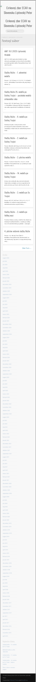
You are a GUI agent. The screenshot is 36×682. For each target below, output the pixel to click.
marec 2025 (6, 314)
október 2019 (6, 530)
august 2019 (6, 536)
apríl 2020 (5, 510)
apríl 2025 (5, 311)
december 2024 (7, 324)
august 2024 (6, 337)
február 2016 (6, 629)
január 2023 (6, 400)
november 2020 (7, 487)
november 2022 (7, 407)
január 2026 (6, 281)
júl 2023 (5, 380)
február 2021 (6, 477)
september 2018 (7, 573)
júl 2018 (5, 579)
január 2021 (6, 480)
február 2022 (6, 437)
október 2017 (6, 609)
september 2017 (7, 613)
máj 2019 (5, 546)
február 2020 (6, 516)
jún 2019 (5, 543)
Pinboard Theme (14, 680)
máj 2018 (5, 586)
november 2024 (7, 327)
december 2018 (7, 563)
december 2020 (7, 483)
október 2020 (6, 490)
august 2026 (6, 258)
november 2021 (7, 447)
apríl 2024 (5, 351)
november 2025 (7, 288)
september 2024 (7, 334)
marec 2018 (6, 593)
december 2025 (7, 284)
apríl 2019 (5, 550)
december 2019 (7, 523)
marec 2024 (6, 354)
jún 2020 (5, 503)
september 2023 (7, 374)
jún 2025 (5, 304)
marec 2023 (6, 394)
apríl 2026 (5, 271)
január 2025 (6, 321)
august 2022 (6, 417)
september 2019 (7, 533)
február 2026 (6, 278)
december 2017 (7, 603)
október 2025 (6, 291)
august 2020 (6, 496)
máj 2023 (5, 387)
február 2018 (6, 596)
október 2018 (6, 570)
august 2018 (6, 576)
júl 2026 (5, 261)
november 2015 (7, 633)
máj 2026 (5, 268)
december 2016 (7, 626)
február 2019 (6, 556)
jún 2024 (5, 344)
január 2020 (6, 520)
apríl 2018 (5, 589)
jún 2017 (5, 616)
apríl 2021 (5, 470)
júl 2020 (5, 500)
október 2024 (6, 331)
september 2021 (7, 453)
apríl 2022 (5, 430)
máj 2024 (5, 347)
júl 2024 (5, 341)
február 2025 (6, 317)
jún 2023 (5, 384)
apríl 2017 (5, 619)
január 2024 (6, 361)
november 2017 (7, 606)
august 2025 (6, 298)
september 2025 (7, 294)
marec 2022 (6, 433)
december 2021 (7, 443)
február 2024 (6, 357)
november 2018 (7, 566)
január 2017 (6, 623)
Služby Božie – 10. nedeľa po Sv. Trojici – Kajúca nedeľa (10, 662)
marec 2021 (6, 473)
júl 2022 (5, 420)
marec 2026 (6, 274)
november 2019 (7, 526)
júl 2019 (5, 540)
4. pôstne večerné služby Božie (17, 231)
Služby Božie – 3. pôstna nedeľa (17, 157)
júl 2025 (5, 301)
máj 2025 (5, 307)
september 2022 (7, 414)
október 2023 (6, 370)
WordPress (25, 680)
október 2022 (6, 410)
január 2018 (6, 599)
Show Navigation (29, 16)
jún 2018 (5, 583)
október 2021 (6, 450)
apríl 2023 (5, 390)
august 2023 (6, 377)
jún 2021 (5, 463)
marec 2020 (6, 513)
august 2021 (6, 457)
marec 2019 (6, 553)
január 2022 (6, 440)
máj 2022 (5, 427)
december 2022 (7, 404)
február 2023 (6, 397)
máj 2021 (5, 467)
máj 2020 (5, 507)
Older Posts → (26, 248)
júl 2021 (5, 460)
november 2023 (7, 367)
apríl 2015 (5, 636)
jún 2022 (5, 424)
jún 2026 (5, 264)
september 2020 (7, 493)
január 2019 (6, 560)
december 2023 (7, 364)
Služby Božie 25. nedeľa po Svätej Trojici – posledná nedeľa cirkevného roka (17, 95)
